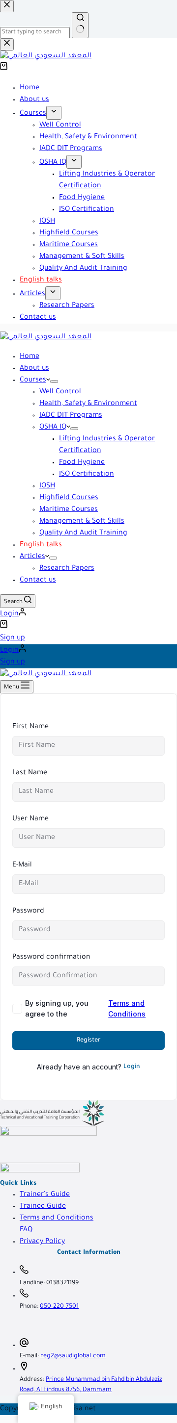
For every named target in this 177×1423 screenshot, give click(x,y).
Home (29, 357)
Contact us (38, 580)
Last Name (29, 773)
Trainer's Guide (45, 1195)
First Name (30, 727)
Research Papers (66, 569)
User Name (30, 819)
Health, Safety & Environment (88, 404)
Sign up (12, 638)
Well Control (60, 392)
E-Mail (22, 865)
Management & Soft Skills (81, 522)
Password (28, 911)
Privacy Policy (42, 1242)
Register (89, 1040)
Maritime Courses (68, 510)
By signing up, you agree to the (85, 1008)
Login (131, 1067)
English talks (41, 545)
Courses (33, 380)
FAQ (26, 1230)
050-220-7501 (59, 1306)
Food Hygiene (82, 463)
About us (34, 369)
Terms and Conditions (127, 1008)
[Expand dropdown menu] (54, 381)
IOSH (47, 486)
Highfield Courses (68, 498)
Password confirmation (51, 958)
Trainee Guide (43, 1207)
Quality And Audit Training (83, 533)
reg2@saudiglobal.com (73, 1356)
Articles (32, 557)
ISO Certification (86, 475)
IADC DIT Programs (70, 416)
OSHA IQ (52, 428)
